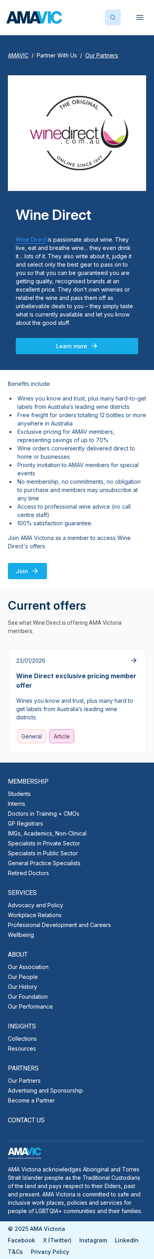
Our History (22, 986)
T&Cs (15, 1251)
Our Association (28, 966)
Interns (16, 803)
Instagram (93, 1240)
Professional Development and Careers (59, 924)
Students (19, 793)
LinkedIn (127, 1240)
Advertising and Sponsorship (45, 1090)
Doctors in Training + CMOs (43, 813)
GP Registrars (25, 823)
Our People (23, 976)
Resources (22, 1048)
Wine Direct (31, 239)
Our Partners (24, 1080)
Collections (22, 1038)
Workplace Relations (35, 915)
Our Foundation (28, 996)
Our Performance (30, 1006)
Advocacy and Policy (35, 905)
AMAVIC (18, 55)
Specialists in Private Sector (44, 843)
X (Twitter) (57, 1240)
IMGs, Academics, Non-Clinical (47, 833)
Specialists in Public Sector (43, 853)
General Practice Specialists (44, 863)
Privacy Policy (50, 1251)
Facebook (21, 1240)
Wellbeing (21, 934)
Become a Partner (31, 1100)
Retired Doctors (28, 873)
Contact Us (26, 1120)
